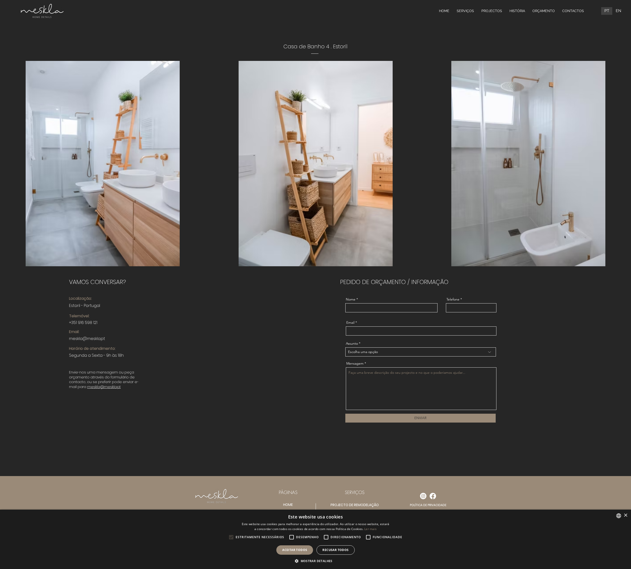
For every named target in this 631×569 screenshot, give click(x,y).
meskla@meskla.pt (87, 338)
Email (350, 322)
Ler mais (370, 529)
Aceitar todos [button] (294, 550)
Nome (350, 299)
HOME (288, 504)
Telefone (452, 299)
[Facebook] (433, 496)
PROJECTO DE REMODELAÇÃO (354, 504)
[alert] (315, 539)
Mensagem (355, 363)
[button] (315, 560)
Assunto (352, 343)
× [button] (625, 515)
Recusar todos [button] (335, 550)
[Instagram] (423, 496)
